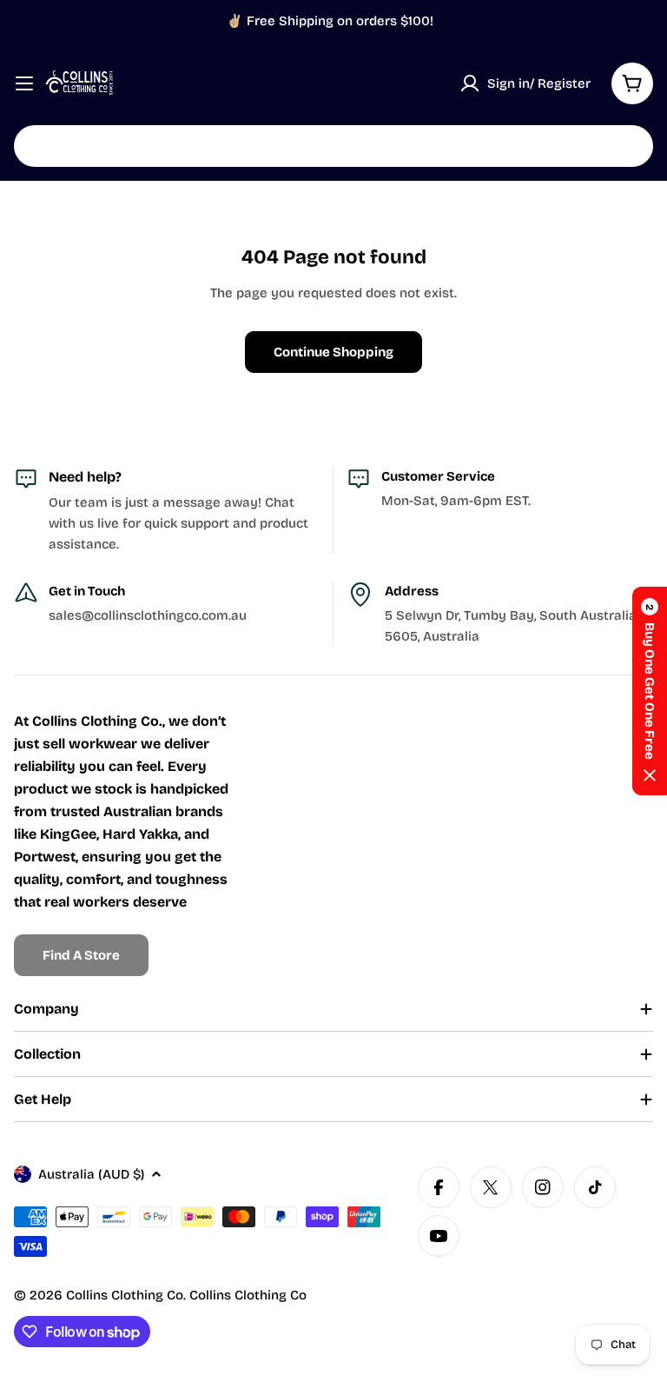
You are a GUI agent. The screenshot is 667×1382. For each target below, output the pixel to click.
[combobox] (333, 146)
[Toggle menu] (24, 83)
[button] (649, 691)
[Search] (628, 146)
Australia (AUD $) (91, 1174)
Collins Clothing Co (124, 1295)
